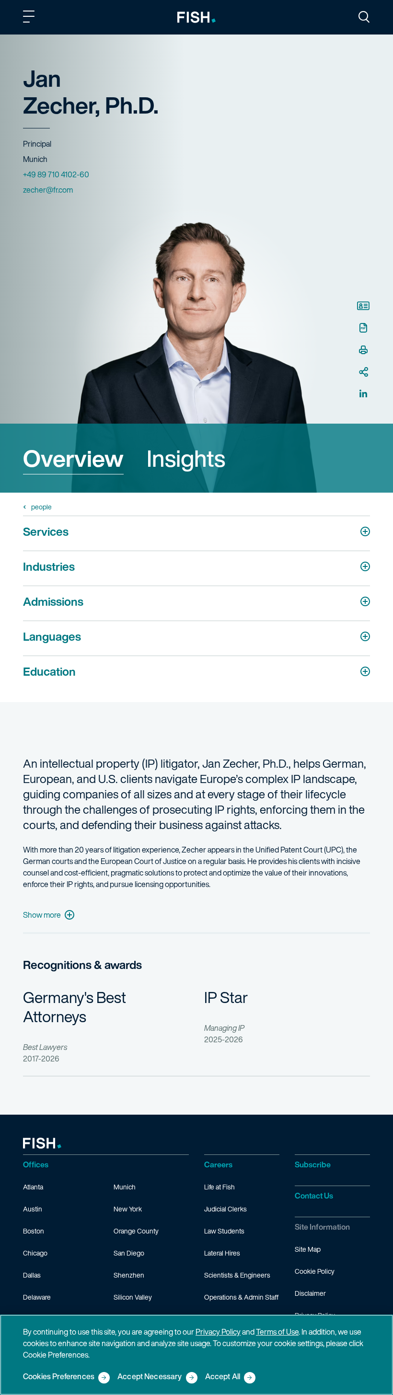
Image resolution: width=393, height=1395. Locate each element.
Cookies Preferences (58, 1377)
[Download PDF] (363, 327)
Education (49, 671)
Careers (218, 1164)
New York (128, 1209)
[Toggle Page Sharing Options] (363, 372)
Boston (33, 1231)
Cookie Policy (315, 1271)
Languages (52, 636)
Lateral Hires (222, 1253)
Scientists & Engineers (237, 1275)
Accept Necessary (149, 1377)
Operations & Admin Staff (241, 1297)
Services (46, 531)
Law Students (224, 1231)
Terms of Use (277, 1331)
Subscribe (313, 1164)
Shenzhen (129, 1275)
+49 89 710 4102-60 (56, 174)
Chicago (35, 1253)
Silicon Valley (133, 1297)
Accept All (223, 1377)
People (41, 507)
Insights (186, 458)
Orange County (136, 1231)
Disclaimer (310, 1293)
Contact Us (314, 1195)
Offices (35, 1164)
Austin (32, 1209)
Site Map (308, 1249)
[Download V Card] (363, 305)
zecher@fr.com (48, 190)
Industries (49, 566)
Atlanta (33, 1187)
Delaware (37, 1297)
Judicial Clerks (225, 1209)
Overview (73, 458)
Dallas (32, 1275)
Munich (125, 1187)
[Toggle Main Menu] (30, 18)
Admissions (53, 601)
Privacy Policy (218, 1331)
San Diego (129, 1253)
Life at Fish (219, 1187)
